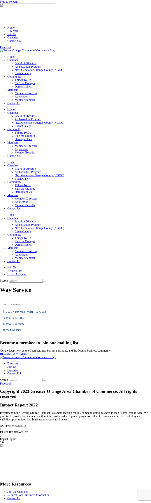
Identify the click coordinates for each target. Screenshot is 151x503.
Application (21, 96)
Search (4, 280)
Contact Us (13, 103)
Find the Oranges (25, 83)
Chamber (12, 60)
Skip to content (8, 1)
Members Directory (26, 93)
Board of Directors (25, 63)
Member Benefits (25, 99)
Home (11, 56)
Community (14, 76)
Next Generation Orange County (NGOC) (39, 69)
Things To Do (23, 79)
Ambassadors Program (28, 66)
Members (12, 89)
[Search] (44, 281)
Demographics (23, 86)
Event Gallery (23, 73)
